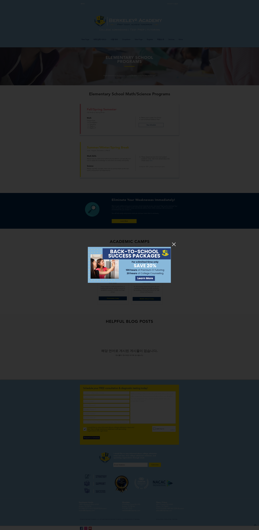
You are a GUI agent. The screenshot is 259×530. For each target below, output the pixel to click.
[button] (174, 244)
